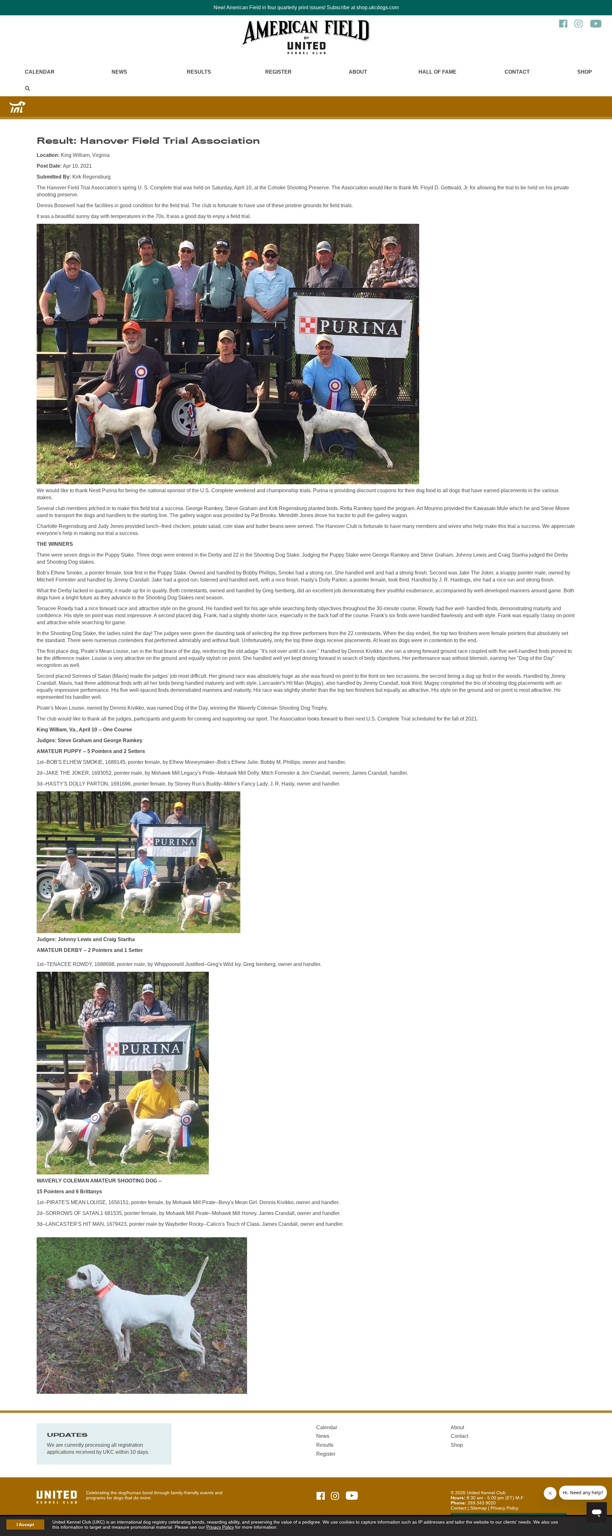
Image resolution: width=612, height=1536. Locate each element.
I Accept (25, 1524)
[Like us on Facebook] (563, 26)
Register (278, 72)
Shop (584, 72)
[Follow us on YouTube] (595, 26)
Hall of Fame (437, 72)
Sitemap (478, 1507)
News (119, 72)
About (358, 72)
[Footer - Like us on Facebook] (320, 1496)
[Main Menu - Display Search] (27, 88)
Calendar (40, 72)
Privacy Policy (220, 1527)
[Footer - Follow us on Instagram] (335, 1496)
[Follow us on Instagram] (578, 26)
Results (199, 72)
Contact (517, 72)
